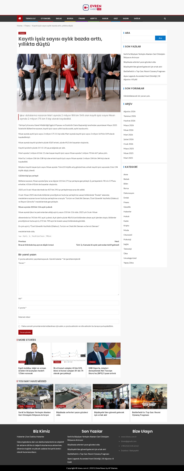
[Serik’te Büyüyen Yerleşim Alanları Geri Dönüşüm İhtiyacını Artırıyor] (35, 396)
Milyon (48, 236)
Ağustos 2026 (129, 111)
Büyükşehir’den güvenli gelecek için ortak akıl (143, 67)
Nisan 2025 (128, 153)
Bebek (126, 179)
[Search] (164, 18)
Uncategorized (130, 258)
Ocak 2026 (128, 144)
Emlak (59, 18)
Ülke (126, 253)
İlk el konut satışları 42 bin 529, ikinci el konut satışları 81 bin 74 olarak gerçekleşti (68, 371)
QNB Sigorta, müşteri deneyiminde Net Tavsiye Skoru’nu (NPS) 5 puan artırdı (102, 371)
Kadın (126, 18)
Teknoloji (30, 18)
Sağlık (137, 18)
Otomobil (46, 18)
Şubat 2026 (129, 139)
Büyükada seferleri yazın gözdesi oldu (140, 62)
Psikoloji (127, 239)
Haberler (127, 211)
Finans (82, 18)
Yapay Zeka (129, 263)
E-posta (22, 307)
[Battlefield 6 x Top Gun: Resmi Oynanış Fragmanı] (149, 396)
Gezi (116, 18)
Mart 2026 (128, 134)
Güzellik (127, 207)
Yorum (21, 263)
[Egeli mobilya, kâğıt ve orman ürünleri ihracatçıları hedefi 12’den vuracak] (33, 354)
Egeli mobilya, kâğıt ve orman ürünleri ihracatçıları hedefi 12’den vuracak (32, 371)
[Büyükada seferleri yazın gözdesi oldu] (73, 396)
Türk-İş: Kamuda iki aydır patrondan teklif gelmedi (97, 243)
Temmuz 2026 (130, 116)
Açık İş (25, 236)
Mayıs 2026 (129, 125)
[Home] (19, 18)
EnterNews (100, 468)
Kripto (93, 18)
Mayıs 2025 (129, 148)
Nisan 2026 (128, 130)
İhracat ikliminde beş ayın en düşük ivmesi (36, 243)
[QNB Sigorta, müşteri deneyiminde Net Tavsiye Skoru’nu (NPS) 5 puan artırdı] (104, 354)
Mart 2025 (128, 158)
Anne (126, 174)
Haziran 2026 (129, 121)
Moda (126, 230)
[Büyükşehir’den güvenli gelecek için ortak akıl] (111, 396)
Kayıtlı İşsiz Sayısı (38, 236)
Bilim (126, 184)
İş (29, 236)
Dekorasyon (129, 193)
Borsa (70, 18)
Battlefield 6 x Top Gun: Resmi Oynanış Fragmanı (144, 71)
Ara (127, 33)
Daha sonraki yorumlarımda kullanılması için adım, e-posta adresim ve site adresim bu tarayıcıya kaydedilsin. (67, 326)
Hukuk (105, 18)
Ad (20, 298)
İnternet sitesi (24, 317)
